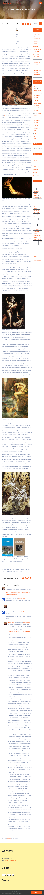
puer (41, 237)
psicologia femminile (37, 235)
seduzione (39, 239)
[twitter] (5, 875)
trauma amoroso (37, 245)
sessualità (36, 241)
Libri (35, 163)
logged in (9, 838)
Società (35, 172)
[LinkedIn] (28, 24)
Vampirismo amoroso (36, 257)
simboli (40, 241)
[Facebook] (23, 24)
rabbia (35, 239)
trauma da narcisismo (36, 249)
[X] (25, 24)
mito (37, 214)
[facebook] (3, 875)
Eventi (35, 160)
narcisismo (36, 218)
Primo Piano (36, 166)
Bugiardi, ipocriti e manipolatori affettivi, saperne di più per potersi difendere (38, 94)
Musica (35, 216)
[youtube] (10, 875)
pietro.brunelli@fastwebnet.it (10, 860)
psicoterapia (36, 237)
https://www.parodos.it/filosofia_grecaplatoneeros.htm (19, 631)
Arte (35, 157)
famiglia (35, 201)
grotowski (38, 206)
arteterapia (36, 195)
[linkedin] (8, 875)
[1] (4, 115)
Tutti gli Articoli (37, 175)
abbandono (36, 184)
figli (34, 206)
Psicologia (36, 169)
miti (34, 214)
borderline (36, 197)
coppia (40, 197)
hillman (35, 208)
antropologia (36, 191)
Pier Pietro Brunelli (9, 587)
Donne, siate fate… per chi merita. (36, 56)
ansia (35, 189)
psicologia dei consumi (36, 232)
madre (38, 212)
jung (35, 212)
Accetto (37, 892)
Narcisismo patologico (36, 222)
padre (35, 227)
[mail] (13, 875)
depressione (36, 199)
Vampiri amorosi (37, 254)
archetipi (35, 193)
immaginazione (36, 210)
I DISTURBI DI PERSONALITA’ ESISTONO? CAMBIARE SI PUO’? (37, 72)
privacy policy (19, 893)
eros (41, 199)
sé (34, 243)
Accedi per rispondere (23, 587)
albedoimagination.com (9, 861)
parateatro (39, 227)
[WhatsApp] (30, 24)
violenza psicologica (37, 260)
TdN (37, 243)
